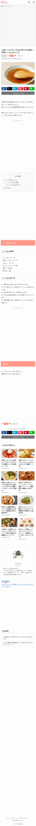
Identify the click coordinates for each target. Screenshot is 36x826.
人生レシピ (20, 55)
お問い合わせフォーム (18, 820)
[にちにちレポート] (5, 2)
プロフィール (14, 818)
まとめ (8, 188)
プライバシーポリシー (24, 818)
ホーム (8, 818)
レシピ (11, 55)
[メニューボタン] (33, 2)
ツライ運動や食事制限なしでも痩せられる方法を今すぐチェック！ (18, 643)
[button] (4, 88)
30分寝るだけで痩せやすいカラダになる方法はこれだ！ (18, 638)
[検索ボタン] (29, 2)
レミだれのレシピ (11, 180)
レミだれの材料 (13, 182)
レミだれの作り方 (14, 185)
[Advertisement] (18, 26)
